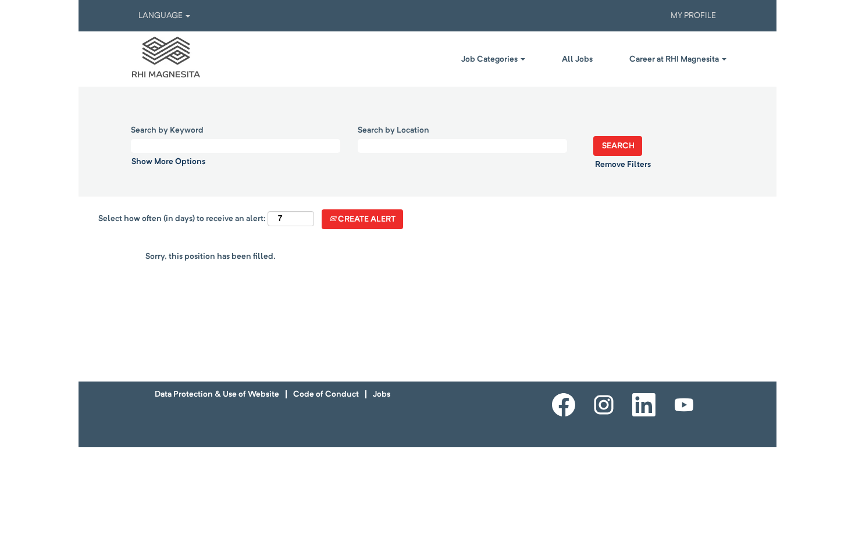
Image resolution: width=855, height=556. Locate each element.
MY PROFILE (693, 16)
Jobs (381, 394)
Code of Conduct (326, 394)
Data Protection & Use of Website (217, 394)
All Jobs (577, 59)
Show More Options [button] (168, 162)
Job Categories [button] (490, 59)
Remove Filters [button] (623, 165)
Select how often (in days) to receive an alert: (182, 219)
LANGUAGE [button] (161, 16)
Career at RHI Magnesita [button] (675, 59)
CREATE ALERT (366, 219)
